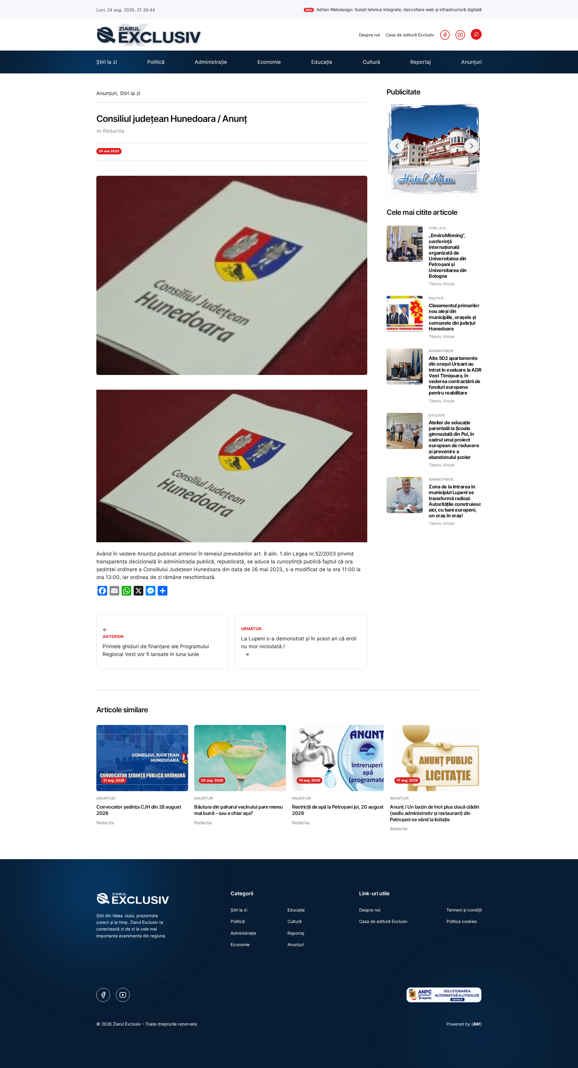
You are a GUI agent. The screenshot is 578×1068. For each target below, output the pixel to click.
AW (476, 1023)
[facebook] (445, 35)
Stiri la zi (130, 93)
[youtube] (460, 35)
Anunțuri (106, 93)
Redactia (113, 131)
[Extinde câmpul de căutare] (476, 34)
